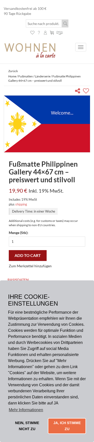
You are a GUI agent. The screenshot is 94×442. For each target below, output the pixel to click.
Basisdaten (18, 280)
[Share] (78, 92)
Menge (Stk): (18, 232)
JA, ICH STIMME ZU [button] (67, 426)
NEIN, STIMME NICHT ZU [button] (27, 426)
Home (12, 76)
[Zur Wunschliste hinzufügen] (86, 92)
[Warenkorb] (51, 32)
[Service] (60, 32)
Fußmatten (25, 76)
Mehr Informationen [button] (26, 410)
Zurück (13, 71)
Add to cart (28, 255)
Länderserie (42, 76)
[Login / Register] (45, 32)
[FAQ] (38, 32)
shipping (21, 204)
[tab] (47, 280)
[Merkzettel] (32, 32)
